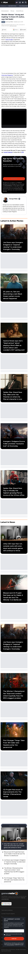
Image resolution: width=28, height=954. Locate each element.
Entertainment (5, 11)
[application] (14, 118)
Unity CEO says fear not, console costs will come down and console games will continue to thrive (14, 845)
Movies (12, 11)
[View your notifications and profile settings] (22, 2)
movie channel (8, 152)
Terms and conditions (7, 910)
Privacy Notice (8, 185)
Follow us (16, 29)
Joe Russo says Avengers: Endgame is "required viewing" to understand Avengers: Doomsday (14, 861)
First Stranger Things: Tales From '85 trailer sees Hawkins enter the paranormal (14, 879)
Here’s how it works (13, 25)
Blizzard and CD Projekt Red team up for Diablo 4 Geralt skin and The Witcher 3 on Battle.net (14, 853)
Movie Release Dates (23, 5)
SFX (22, 152)
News (3, 22)
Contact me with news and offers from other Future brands (13, 935)
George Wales (10, 21)
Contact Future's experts (8, 913)
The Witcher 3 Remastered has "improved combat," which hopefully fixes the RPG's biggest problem (14, 870)
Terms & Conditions (10, 944)
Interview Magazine (7, 75)
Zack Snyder (9, 39)
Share (5, 29)
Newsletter (24, 29)
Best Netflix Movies (12, 5)
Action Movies (19, 11)
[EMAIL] (19, 199)
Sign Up (14, 938)
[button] (25, 2)
